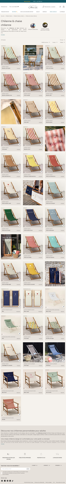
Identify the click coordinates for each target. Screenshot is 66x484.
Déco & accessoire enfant (26, 11)
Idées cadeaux (53, 11)
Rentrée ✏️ (14, 11)
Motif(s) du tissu (45, 42)
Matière (61, 42)
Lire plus (3, 34)
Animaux (45, 11)
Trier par (61, 39)
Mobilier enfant (5, 11)
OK (28, 468)
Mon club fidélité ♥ (14, 6)
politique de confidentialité (13, 471)
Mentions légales (49, 482)
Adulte (38, 11)
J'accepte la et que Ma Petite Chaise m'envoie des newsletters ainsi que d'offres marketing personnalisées (15, 473)
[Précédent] (2, 56)
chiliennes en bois (42, 433)
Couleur (54, 42)
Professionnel (4, 6)
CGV (54, 482)
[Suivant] (20, 56)
